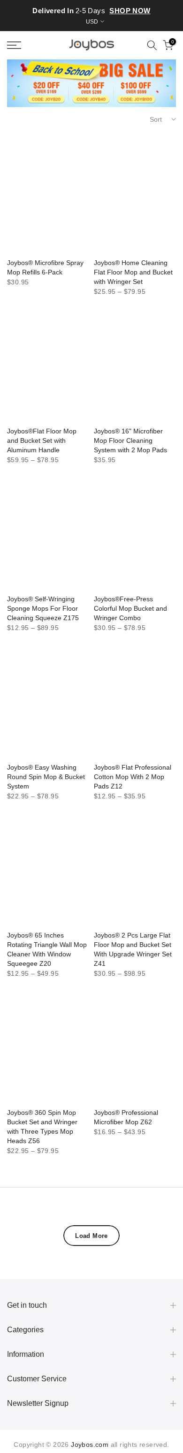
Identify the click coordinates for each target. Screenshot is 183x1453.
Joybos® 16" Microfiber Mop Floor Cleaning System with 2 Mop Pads (130, 440)
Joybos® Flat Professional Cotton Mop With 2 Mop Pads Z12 (132, 777)
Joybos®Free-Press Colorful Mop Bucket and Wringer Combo (130, 608)
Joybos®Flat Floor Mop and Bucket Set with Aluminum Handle (41, 440)
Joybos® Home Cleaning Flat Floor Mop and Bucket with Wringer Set (133, 272)
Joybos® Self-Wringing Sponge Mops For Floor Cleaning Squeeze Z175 (43, 608)
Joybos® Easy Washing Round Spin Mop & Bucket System (46, 777)
